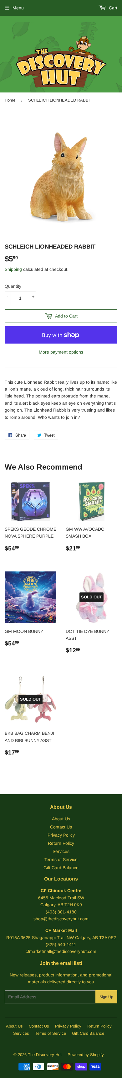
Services (61, 851)
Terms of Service (61, 859)
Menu (18, 7)
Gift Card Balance (61, 867)
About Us (61, 818)
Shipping (13, 269)
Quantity (13, 286)
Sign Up (106, 997)
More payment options (61, 352)
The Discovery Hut (45, 1054)
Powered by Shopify (86, 1054)
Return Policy (61, 843)
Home (10, 100)
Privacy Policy (61, 835)
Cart (112, 7)
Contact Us (61, 826)
